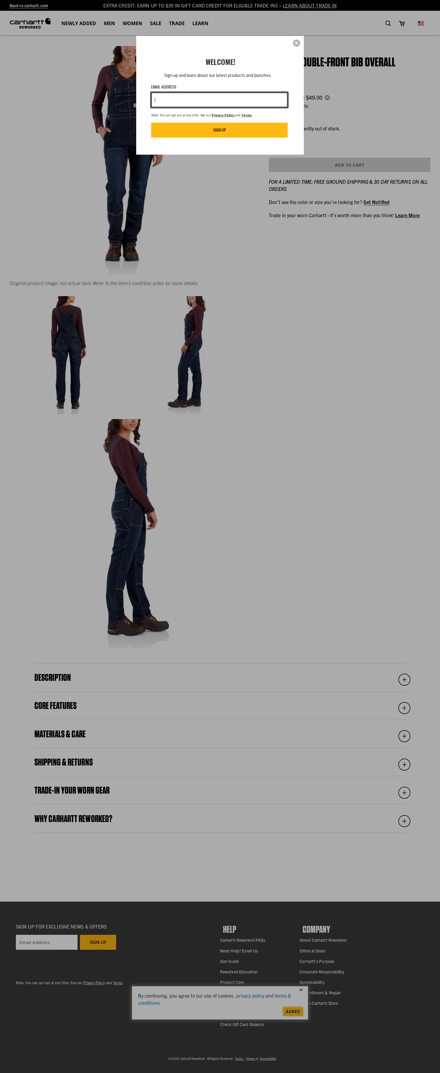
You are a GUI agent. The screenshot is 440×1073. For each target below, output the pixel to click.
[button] (296, 43)
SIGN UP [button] (219, 130)
